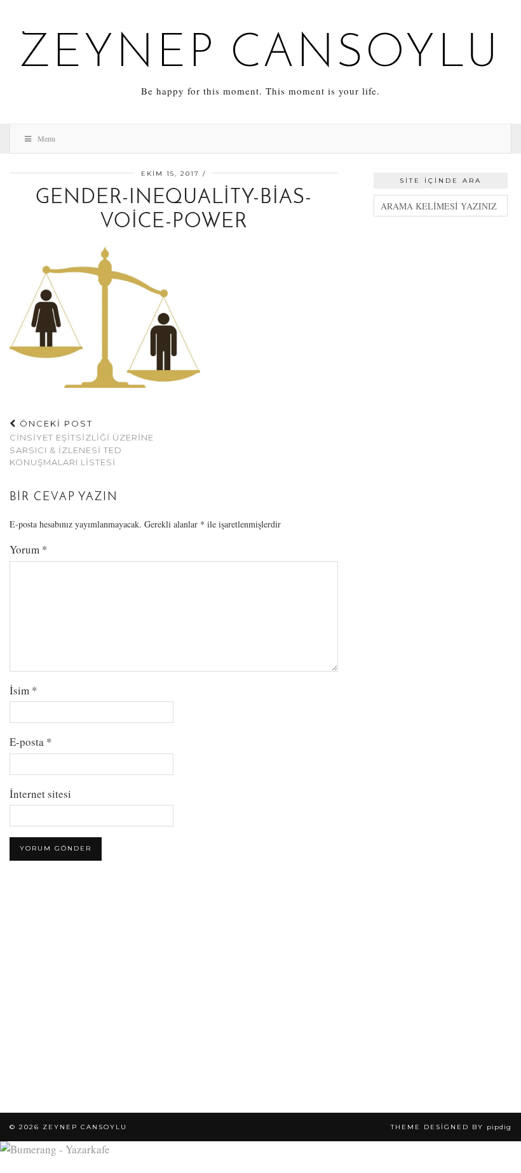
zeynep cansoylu (260, 54)
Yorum (29, 549)
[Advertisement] (441, 294)
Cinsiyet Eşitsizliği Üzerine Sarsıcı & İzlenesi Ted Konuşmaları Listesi (82, 443)
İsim (23, 690)
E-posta (31, 741)
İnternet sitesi (40, 793)
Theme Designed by (451, 1127)
